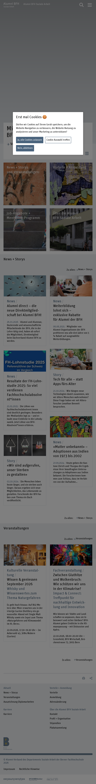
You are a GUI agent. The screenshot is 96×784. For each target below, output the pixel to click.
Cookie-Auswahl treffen (58, 140)
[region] (48, 133)
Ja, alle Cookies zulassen (29, 140)
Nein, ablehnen (25, 148)
